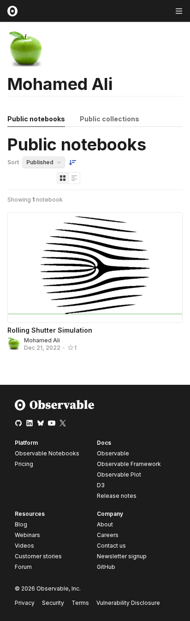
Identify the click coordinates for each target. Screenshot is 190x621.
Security (53, 602)
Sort (13, 162)
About (105, 524)
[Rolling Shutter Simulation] (95, 267)
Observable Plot (119, 474)
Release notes (117, 495)
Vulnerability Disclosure (128, 602)
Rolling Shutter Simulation (49, 330)
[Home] (55, 408)
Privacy (25, 602)
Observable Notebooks (47, 453)
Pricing (24, 463)
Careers (108, 534)
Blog (21, 524)
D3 (101, 485)
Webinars (27, 534)
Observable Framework (129, 463)
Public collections (109, 119)
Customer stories (38, 556)
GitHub (106, 566)
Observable (113, 453)
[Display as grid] (62, 178)
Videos (24, 545)
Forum (23, 566)
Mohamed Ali (42, 340)
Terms (80, 602)
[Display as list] (74, 178)
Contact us (111, 546)
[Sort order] (72, 162)
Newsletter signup (122, 556)
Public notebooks (36, 119)
